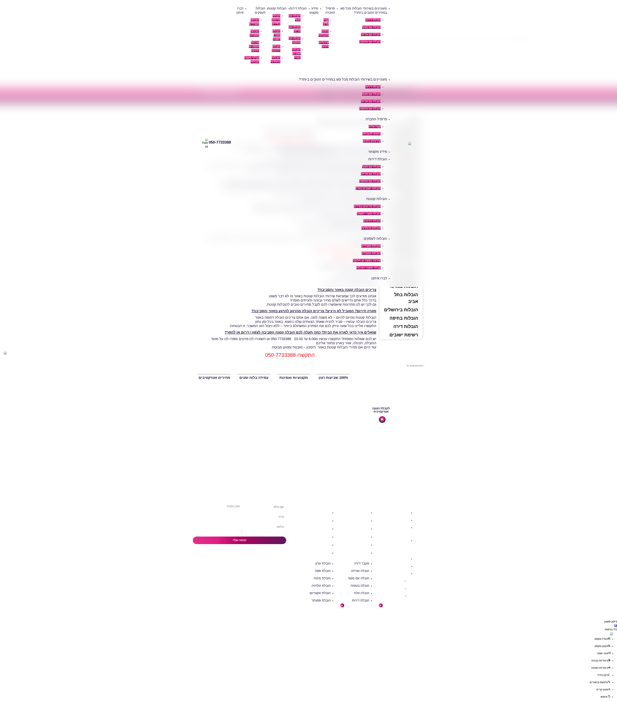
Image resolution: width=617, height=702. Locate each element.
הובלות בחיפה (403, 318)
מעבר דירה (361, 512)
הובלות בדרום (401, 520)
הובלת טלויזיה (321, 536)
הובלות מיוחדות (371, 228)
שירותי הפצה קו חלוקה (254, 46)
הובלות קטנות (277, 8)
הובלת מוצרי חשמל (276, 35)
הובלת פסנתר (321, 553)
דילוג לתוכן (610, 621)
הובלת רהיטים (372, 220)
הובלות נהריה (394, 595)
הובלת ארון (323, 512)
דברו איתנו (379, 278)
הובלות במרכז (401, 527)
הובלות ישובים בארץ (296, 53)
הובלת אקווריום (320, 545)
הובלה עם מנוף (371, 27)
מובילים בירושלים (392, 581)
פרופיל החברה (376, 119)
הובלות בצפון (401, 512)
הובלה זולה (361, 545)
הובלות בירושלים (401, 309)
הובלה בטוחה (360, 536)
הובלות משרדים (371, 246)
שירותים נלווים (372, 141)
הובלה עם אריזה (371, 34)
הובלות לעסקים (375, 239)
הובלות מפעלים (371, 253)
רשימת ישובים (403, 334)
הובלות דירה (405, 326)
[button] (314, 72)
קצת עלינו (375, 126)
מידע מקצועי (377, 152)
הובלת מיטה (322, 528)
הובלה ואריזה (360, 520)
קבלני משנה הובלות (368, 267)
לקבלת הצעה (381, 408)
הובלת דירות (373, 20)
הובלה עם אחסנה (370, 41)
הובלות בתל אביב (406, 298)
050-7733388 (220, 142)
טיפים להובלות (371, 133)
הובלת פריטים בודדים (276, 19)
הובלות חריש (395, 588)
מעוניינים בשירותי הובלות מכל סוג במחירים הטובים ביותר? (343, 79)
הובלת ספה (323, 520)
